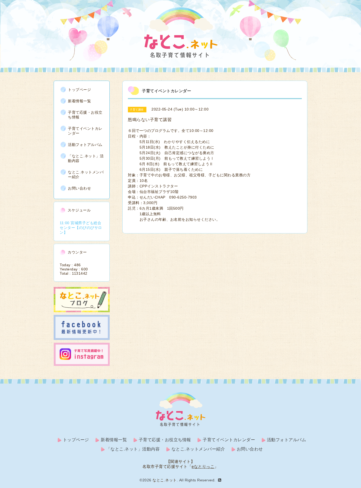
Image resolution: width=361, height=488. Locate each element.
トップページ (79, 90)
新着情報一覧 (79, 101)
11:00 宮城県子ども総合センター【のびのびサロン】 (81, 227)
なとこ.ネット (164, 480)
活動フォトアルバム (85, 144)
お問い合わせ (79, 188)
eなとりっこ (203, 466)
